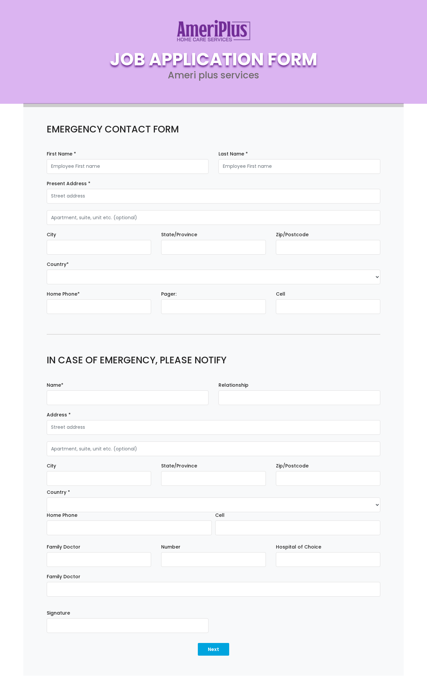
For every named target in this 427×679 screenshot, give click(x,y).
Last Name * (233, 154)
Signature (58, 613)
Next (213, 649)
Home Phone (62, 515)
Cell (280, 294)
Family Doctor (63, 547)
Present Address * (68, 184)
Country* (58, 264)
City (51, 235)
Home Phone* (63, 294)
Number (170, 547)
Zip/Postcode (292, 235)
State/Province (179, 235)
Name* (55, 385)
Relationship (234, 385)
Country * (58, 492)
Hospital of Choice (298, 547)
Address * (59, 415)
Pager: (168, 294)
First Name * (61, 154)
